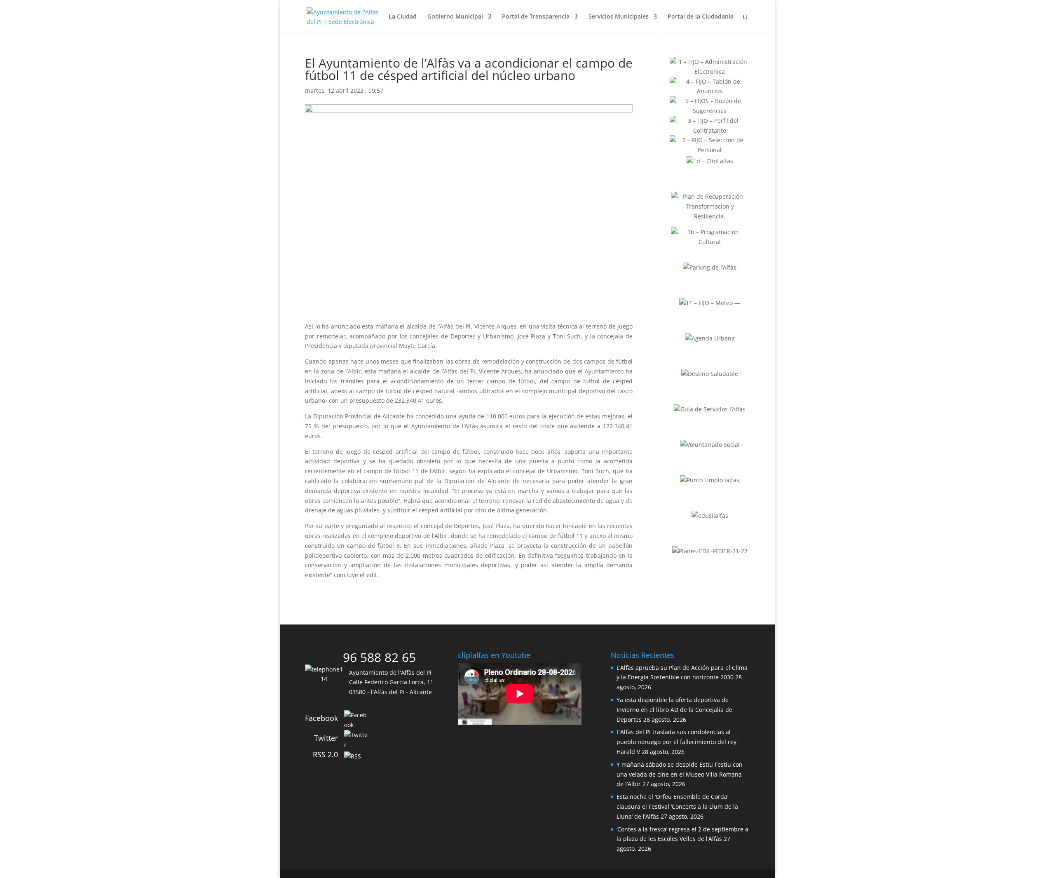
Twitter (326, 738)
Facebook (321, 718)
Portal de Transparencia (536, 17)
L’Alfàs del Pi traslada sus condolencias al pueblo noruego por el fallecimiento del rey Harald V (676, 742)
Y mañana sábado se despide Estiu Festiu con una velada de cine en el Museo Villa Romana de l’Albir (680, 774)
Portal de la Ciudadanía (701, 17)
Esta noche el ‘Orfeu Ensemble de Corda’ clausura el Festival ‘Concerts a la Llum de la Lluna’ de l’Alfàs (677, 806)
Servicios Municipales (618, 17)
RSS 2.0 (325, 754)
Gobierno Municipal (455, 17)
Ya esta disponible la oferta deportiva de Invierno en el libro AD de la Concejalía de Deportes (674, 709)
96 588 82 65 (379, 657)
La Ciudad (403, 17)
